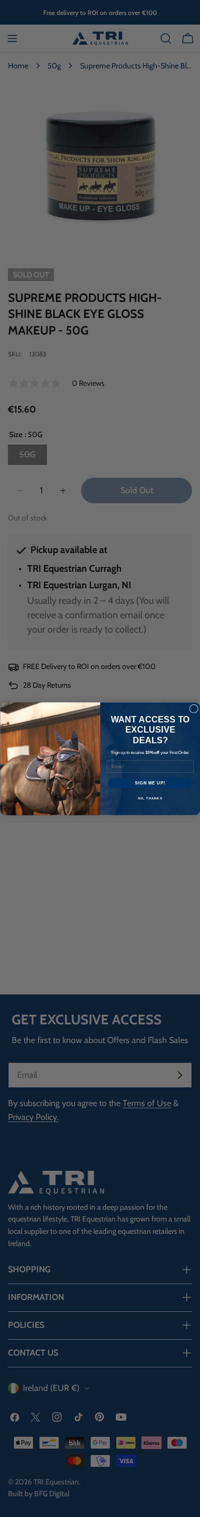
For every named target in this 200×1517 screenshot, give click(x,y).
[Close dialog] (193, 708)
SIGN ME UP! (149, 782)
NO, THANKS (150, 798)
